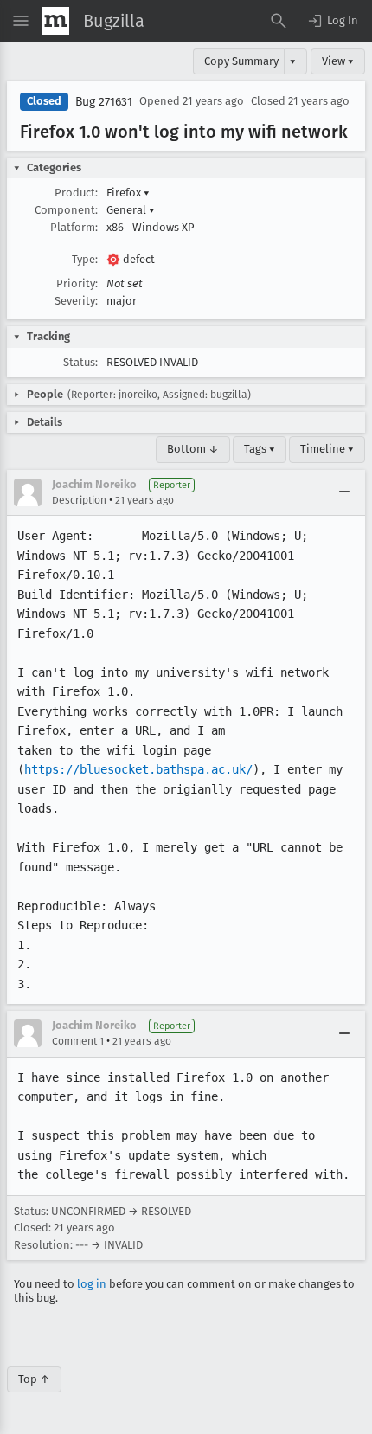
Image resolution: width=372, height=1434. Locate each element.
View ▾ (338, 61)
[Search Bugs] (278, 21)
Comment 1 (78, 1041)
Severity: (76, 300)
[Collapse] (344, 492)
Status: (80, 362)
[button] (332, 21)
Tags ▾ (259, 448)
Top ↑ (34, 1379)
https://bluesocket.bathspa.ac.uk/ (138, 769)
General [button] (130, 209)
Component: (66, 209)
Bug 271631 (103, 101)
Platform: (74, 227)
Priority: (77, 283)
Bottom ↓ (193, 448)
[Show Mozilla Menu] (55, 21)
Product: (76, 192)
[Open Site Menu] (21, 21)
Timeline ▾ (327, 448)
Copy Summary (241, 61)
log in (91, 1283)
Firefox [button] (128, 192)
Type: (85, 259)
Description (79, 500)
